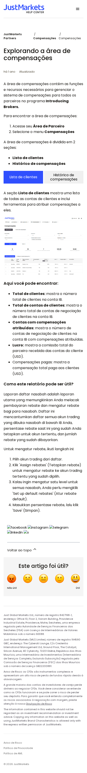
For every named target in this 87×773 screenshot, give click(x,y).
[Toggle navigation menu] (77, 8)
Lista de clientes (23, 177)
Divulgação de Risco (39, 704)
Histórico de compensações (63, 177)
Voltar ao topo (20, 550)
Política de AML (13, 753)
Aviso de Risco (13, 742)
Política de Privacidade (18, 748)
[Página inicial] (24, 8)
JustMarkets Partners (13, 36)
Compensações (44, 38)
